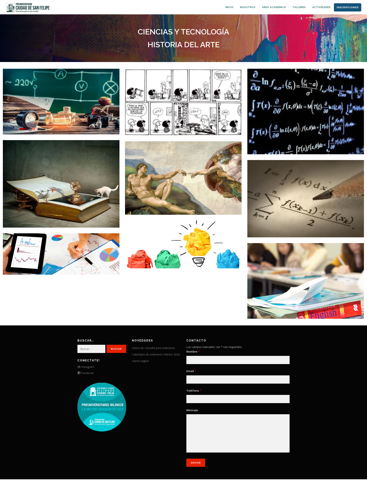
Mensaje (192, 410)
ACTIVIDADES (321, 7)
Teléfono (193, 390)
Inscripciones (348, 7)
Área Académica (274, 7)
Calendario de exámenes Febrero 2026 (156, 354)
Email (191, 371)
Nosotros (248, 7)
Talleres (299, 7)
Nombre (193, 351)
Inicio (229, 7)
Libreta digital (140, 361)
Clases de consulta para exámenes (153, 348)
